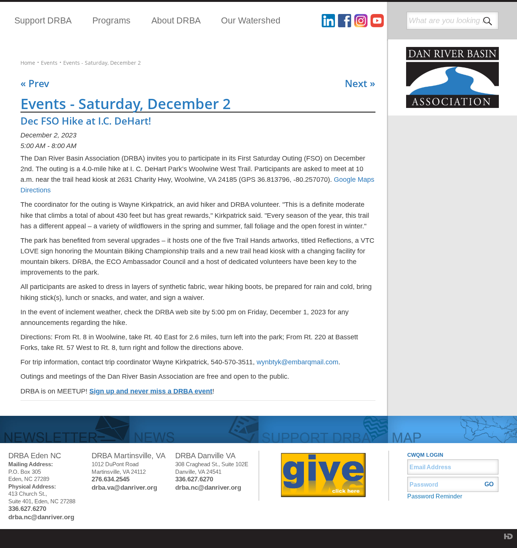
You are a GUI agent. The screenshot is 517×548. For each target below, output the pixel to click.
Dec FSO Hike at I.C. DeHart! (85, 121)
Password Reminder (434, 496)
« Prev (34, 83)
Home (27, 63)
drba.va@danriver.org (124, 487)
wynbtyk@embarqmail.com (297, 362)
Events (49, 63)
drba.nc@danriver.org (41, 517)
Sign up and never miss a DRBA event (150, 391)
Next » (360, 83)
